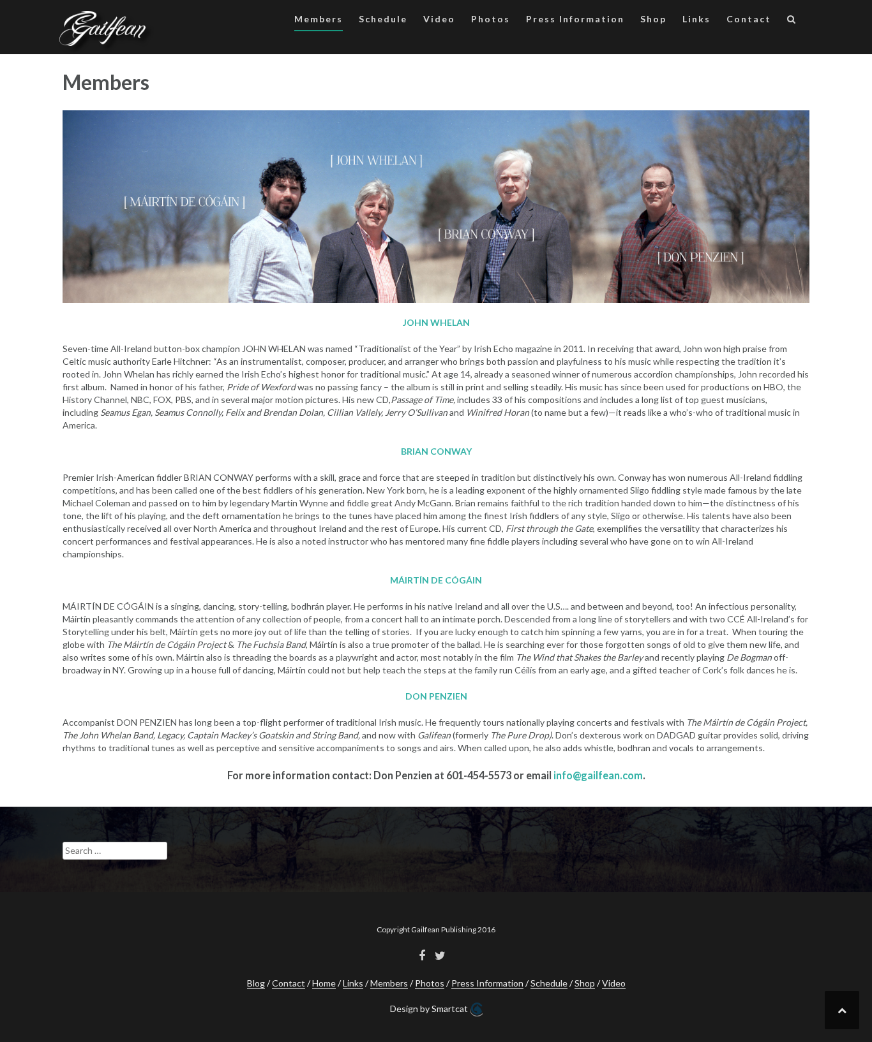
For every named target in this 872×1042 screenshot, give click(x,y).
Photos (490, 18)
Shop (653, 18)
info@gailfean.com (598, 775)
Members (318, 18)
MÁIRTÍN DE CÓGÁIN (436, 580)
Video (439, 18)
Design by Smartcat (430, 1008)
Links (696, 18)
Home (324, 983)
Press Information (575, 18)
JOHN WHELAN (436, 322)
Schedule (383, 18)
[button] (792, 21)
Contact (748, 18)
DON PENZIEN (436, 696)
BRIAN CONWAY (436, 451)
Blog (256, 983)
